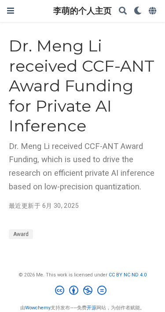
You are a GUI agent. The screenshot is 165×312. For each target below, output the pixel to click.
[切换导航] (10, 11)
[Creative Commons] (82, 291)
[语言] (153, 11)
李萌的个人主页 (82, 11)
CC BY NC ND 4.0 (128, 275)
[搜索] (123, 11)
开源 (91, 308)
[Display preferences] (138, 11)
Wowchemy (38, 308)
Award (21, 234)
